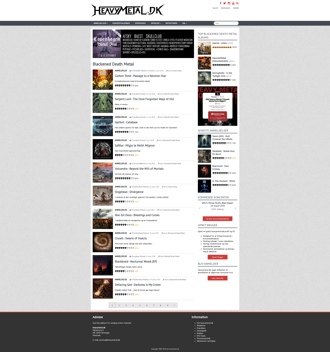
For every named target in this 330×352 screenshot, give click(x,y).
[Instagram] (229, 3)
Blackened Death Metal (171, 140)
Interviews (140, 23)
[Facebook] (220, 3)
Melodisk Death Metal (172, 210)
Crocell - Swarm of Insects (131, 238)
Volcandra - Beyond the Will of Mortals (139, 168)
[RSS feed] (237, 3)
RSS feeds (201, 335)
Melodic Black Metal (171, 94)
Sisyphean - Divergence (129, 192)
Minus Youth (214, 202)
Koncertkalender (121, 23)
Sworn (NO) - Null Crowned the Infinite (222, 138)
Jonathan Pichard (139, 94)
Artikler (200, 333)
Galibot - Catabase (126, 122)
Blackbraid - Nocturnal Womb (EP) (136, 261)
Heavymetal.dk (128, 10)
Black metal (172, 187)
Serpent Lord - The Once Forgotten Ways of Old (144, 99)
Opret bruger (225, 8)
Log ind (215, 8)
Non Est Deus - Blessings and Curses (137, 215)
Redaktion (201, 325)
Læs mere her (218, 278)
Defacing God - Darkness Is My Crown (138, 284)
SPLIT (204, 202)
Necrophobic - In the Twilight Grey (222, 74)
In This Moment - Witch (223, 180)
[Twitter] (224, 3)
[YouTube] (233, 3)
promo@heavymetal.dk (109, 340)
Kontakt (236, 8)
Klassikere (201, 328)
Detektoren (171, 23)
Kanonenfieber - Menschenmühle (220, 59)
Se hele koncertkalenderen (217, 218)
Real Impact (227, 202)
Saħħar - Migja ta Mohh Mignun (135, 145)
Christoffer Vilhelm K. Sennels (143, 71)
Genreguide (201, 330)
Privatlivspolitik (203, 338)
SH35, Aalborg (217, 209)
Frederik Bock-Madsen (141, 187)
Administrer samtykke (206, 341)
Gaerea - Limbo (219, 43)
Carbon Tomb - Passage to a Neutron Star (140, 76)
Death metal (177, 71)
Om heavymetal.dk (205, 323)
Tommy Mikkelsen (139, 163)
